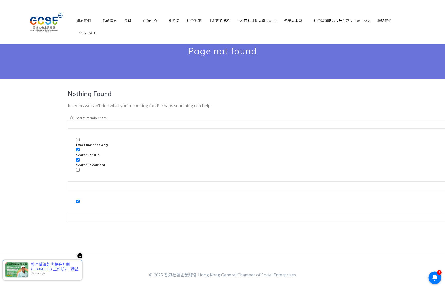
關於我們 (83, 20)
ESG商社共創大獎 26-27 (257, 20)
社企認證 (194, 20)
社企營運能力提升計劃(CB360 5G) (342, 20)
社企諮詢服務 (219, 20)
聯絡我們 (384, 20)
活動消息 (109, 20)
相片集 (174, 20)
